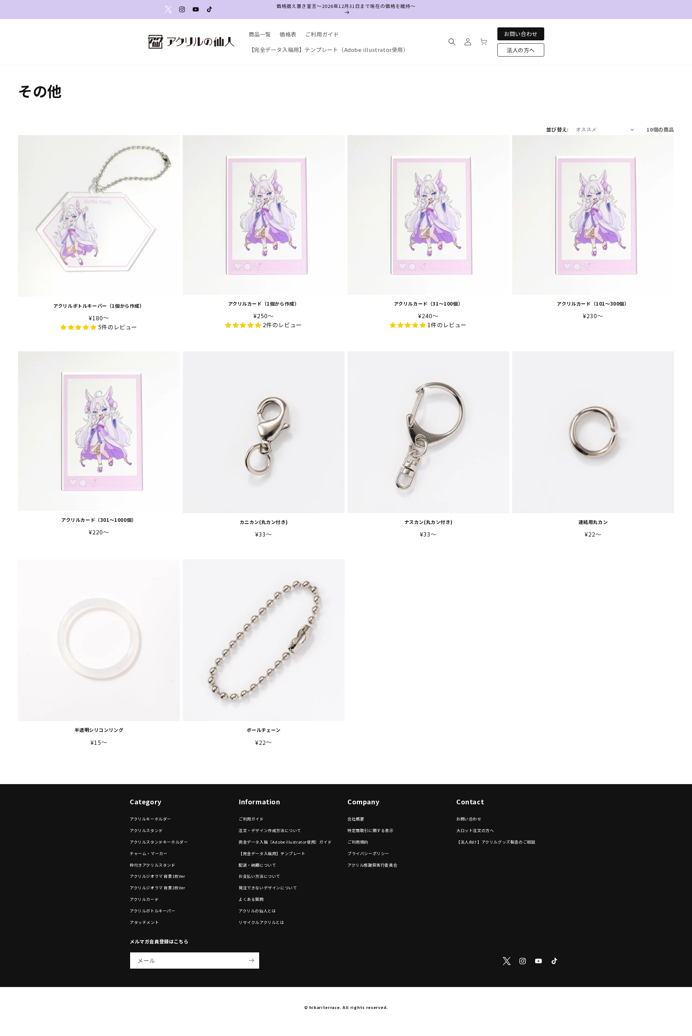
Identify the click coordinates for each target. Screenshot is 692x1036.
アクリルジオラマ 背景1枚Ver (157, 876)
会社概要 (355, 819)
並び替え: (557, 129)
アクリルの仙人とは (257, 910)
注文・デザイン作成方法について (270, 830)
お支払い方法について (259, 876)
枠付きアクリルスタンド (153, 865)
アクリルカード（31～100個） (428, 304)
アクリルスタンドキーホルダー (159, 842)
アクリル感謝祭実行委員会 (372, 865)
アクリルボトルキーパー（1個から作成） (98, 306)
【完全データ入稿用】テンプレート (272, 853)
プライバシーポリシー (368, 853)
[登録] (251, 960)
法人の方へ (521, 50)
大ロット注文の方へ (475, 830)
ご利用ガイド (251, 819)
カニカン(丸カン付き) (264, 522)
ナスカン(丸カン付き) (428, 522)
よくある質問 (251, 899)
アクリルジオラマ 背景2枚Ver (157, 888)
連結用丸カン (593, 522)
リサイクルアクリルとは (261, 922)
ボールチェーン (263, 730)
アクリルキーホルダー (150, 819)
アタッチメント (144, 922)
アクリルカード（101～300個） (593, 304)
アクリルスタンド (146, 830)
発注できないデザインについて (268, 888)
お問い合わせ (521, 33)
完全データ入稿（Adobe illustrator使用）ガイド (285, 842)
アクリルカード (144, 899)
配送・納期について (257, 865)
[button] (452, 42)
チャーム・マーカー (148, 853)
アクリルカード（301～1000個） (99, 520)
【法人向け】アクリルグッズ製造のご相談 (495, 842)
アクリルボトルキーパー (153, 910)
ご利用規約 (357, 842)
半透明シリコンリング (99, 730)
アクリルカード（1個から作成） (264, 304)
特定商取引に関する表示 (370, 830)
